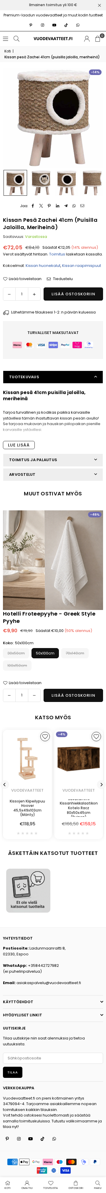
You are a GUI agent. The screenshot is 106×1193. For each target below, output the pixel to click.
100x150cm (17, 665)
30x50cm (16, 653)
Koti (7, 51)
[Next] (101, 784)
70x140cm (75, 653)
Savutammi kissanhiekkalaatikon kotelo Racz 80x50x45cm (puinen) (79, 808)
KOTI (7, 1188)
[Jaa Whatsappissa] (74, 206)
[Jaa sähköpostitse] (82, 206)
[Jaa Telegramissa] (66, 206)
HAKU (98, 1188)
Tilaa (12, 1072)
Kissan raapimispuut (81, 265)
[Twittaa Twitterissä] (41, 206)
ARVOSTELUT (22, 474)
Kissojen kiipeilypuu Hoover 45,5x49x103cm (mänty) (27, 808)
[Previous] (4, 784)
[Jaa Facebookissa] (33, 206)
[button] (97, 38)
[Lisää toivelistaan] (96, 736)
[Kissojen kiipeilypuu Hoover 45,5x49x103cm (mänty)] (27, 758)
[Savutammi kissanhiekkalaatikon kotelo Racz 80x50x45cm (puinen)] (78, 758)
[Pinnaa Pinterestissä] (49, 206)
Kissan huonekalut (43, 265)
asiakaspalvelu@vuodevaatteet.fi (48, 983)
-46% (95, 514)
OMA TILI (27, 1188)
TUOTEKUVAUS (24, 377)
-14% (95, 72)
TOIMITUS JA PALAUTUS (33, 460)
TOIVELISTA (50, 1188)
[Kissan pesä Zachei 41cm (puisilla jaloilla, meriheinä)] (15, 182)
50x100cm (45, 653)
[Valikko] (5, 38)
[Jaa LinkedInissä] (57, 206)
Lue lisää (19, 445)
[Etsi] (16, 38)
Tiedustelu (62, 279)
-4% (61, 734)
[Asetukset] (86, 38)
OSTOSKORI (75, 1188)
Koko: (18, 643)
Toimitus (57, 254)
